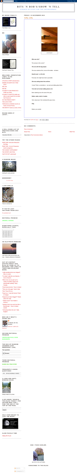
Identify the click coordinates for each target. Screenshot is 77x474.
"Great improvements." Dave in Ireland (11, 287)
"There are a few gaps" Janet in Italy (11, 289)
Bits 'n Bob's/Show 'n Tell (38, 6)
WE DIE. (4, 88)
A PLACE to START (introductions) (10, 80)
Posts (18, 468)
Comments (20, 471)
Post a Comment (28, 129)
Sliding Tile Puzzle (6, 435)
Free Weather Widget (9, 180)
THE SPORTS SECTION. (8, 152)
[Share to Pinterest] (48, 120)
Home (49, 131)
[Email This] (42, 120)
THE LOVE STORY (7, 102)
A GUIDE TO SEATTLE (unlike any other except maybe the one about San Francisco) (11, 96)
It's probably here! (6, 213)
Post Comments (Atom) (37, 135)
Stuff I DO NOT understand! (9, 154)
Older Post (72, 131)
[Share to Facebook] (46, 120)
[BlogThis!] (43, 120)
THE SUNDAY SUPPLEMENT (9, 150)
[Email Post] (40, 119)
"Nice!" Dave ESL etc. (7, 291)
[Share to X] (45, 120)
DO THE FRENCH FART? (8, 100)
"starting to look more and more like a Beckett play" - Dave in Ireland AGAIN (11, 306)
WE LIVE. (4, 86)
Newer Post (27, 131)
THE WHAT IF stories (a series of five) (11, 107)
